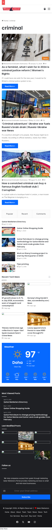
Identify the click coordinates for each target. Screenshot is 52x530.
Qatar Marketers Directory (14, 221)
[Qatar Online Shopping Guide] (8, 231)
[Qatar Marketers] (11, 9)
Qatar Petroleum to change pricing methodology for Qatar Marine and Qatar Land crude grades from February (32, 243)
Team (24, 512)
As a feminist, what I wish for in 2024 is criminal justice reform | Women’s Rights (25, 70)
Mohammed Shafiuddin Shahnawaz (16, 64)
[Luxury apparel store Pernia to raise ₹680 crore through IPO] (38, 319)
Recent (25, 214)
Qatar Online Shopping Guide (30, 228)
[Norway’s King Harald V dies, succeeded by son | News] (38, 289)
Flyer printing (23, 264)
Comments (41, 214)
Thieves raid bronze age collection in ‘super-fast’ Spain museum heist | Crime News (13, 332)
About (13, 512)
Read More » (10, 86)
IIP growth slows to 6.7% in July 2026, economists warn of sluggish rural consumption (13, 302)
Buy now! (24, 516)
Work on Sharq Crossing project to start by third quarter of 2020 (32, 254)
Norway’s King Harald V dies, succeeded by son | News (38, 300)
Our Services (15, 516)
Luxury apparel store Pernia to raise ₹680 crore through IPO (36, 330)
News (35, 512)
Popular (9, 214)
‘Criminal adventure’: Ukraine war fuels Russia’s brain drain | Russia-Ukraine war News (26, 127)
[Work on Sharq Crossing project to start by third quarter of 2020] (8, 256)
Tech (45, 512)
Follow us (6, 465)
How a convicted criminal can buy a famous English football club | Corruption (24, 187)
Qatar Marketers (43, 508)
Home (5, 21)
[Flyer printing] (8, 267)
